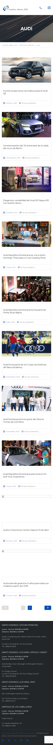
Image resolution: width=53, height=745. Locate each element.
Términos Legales (9, 733)
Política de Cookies (26, 733)
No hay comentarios (29, 103)
